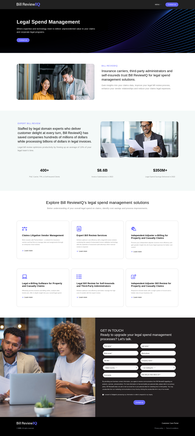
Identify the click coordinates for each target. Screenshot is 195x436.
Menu (157, 4)
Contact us (139, 402)
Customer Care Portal (170, 423)
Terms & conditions (172, 428)
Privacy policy (159, 428)
